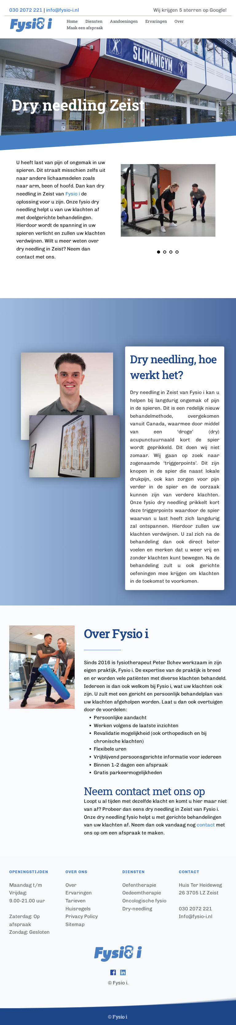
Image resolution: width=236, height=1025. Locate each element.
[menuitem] (71, 21)
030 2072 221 (25, 10)
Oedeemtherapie (141, 893)
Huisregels (78, 909)
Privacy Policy (81, 916)
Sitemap (75, 924)
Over (71, 885)
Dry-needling (137, 909)
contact (206, 825)
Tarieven (75, 901)
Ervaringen (78, 893)
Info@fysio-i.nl (195, 916)
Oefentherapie (139, 885)
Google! (218, 10)
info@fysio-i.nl (62, 10)
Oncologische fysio (144, 901)
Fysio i (72, 194)
